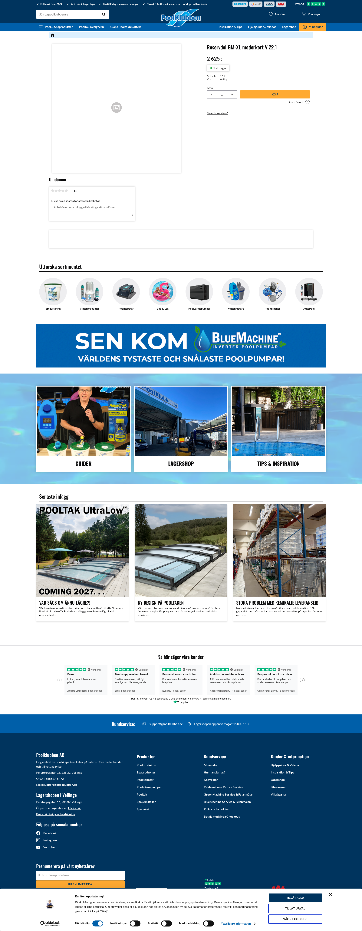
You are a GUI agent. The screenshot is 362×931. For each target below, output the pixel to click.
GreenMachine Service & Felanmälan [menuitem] (228, 794)
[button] (277, 14)
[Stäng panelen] (330, 894)
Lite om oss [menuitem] (278, 787)
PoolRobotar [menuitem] (145, 779)
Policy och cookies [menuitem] (216, 809)
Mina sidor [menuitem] (316, 26)
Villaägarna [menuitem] (278, 794)
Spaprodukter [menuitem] (146, 772)
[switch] (135, 923)
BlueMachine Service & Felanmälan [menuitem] (227, 801)
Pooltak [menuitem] (142, 794)
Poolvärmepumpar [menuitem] (149, 787)
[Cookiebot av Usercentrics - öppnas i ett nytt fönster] (50, 923)
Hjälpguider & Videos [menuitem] (262, 26)
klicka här (74, 808)
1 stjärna (52, 190)
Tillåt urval (295, 908)
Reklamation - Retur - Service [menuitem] (223, 787)
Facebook (50, 833)
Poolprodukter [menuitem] (147, 765)
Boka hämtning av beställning (55, 814)
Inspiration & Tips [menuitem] (230, 26)
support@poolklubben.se (166, 724)
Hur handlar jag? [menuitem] (214, 772)
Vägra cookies (295, 919)
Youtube (49, 847)
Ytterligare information (236, 923)
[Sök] (103, 14)
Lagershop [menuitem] (289, 26)
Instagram (50, 840)
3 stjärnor (59, 190)
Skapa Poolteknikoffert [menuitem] (125, 26)
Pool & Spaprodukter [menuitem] (59, 26)
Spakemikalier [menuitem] (146, 801)
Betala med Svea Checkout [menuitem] (222, 816)
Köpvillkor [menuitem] (211, 779)
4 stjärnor (62, 190)
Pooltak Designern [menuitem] (91, 26)
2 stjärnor (56, 190)
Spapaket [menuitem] (143, 809)
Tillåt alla (295, 897)
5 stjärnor (66, 190)
